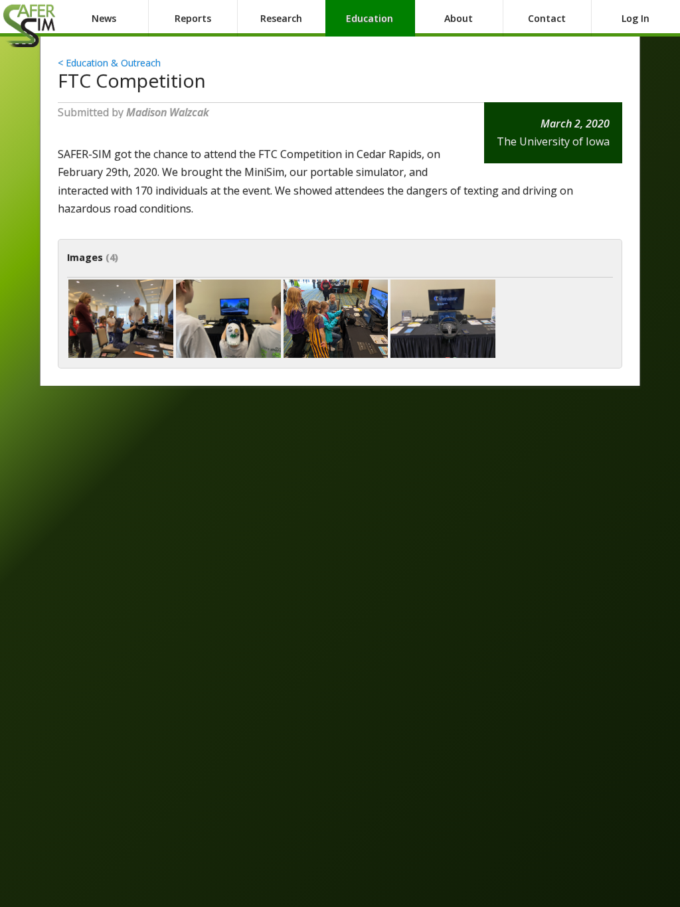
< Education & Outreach (109, 62)
